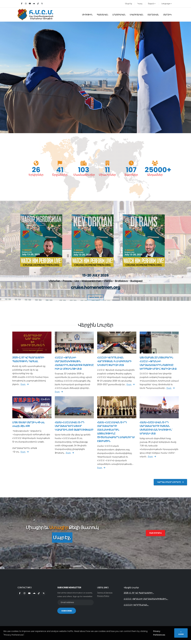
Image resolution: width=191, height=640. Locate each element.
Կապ (139, 3)
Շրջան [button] (151, 3)
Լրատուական (118, 14)
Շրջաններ (60, 174)
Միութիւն (87, 14)
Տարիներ (131, 174)
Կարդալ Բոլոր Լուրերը (169, 482)
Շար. (23, 384)
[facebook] (22, 4)
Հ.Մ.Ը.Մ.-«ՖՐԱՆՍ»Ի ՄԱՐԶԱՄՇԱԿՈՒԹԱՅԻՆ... (146, 598)
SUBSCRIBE (66, 611)
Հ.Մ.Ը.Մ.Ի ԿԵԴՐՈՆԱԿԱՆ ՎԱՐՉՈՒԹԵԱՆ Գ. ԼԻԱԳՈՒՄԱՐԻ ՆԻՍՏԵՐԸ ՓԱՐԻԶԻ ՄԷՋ (114, 361)
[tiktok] (38, 4)
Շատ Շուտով (155, 533)
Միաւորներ (107, 174)
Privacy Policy (103, 596)
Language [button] (166, 3)
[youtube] (30, 4)
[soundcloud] (34, 4)
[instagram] (26, 4)
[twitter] (42, 4)
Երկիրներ (36, 174)
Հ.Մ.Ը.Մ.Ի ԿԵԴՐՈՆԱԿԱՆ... (136, 604)
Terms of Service (104, 592)
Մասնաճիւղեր (83, 174)
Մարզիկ (167, 14)
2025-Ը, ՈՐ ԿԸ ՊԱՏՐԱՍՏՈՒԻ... (139, 592)
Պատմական (102, 14)
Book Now (94, 297)
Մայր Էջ (128, 3)
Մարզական (153, 14)
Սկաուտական (136, 14)
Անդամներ (155, 174)
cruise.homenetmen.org (95, 287)
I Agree (181, 633)
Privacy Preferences (159, 633)
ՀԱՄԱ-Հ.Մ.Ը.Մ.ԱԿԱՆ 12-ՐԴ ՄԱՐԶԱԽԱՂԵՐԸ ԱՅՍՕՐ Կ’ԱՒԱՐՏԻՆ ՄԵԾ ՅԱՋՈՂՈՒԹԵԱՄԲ (74, 426)
